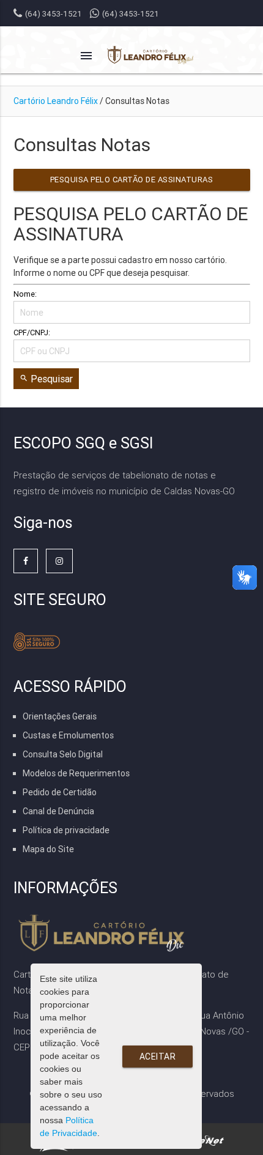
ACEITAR (157, 1056)
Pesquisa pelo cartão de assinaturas (131, 179)
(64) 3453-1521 (130, 14)
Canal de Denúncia (58, 811)
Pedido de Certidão (60, 792)
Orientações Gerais (60, 716)
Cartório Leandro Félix (55, 100)
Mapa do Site (48, 849)
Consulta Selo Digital (63, 754)
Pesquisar (46, 379)
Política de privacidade (66, 830)
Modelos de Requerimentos (76, 773)
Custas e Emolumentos (68, 735)
